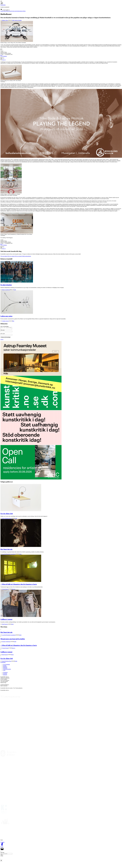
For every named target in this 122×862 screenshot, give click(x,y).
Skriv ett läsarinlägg (4, 326)
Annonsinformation (7, 669)
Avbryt (2, 339)
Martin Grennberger (6, 289)
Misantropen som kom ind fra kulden (13, 639)
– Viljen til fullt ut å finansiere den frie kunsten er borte (19, 584)
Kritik (13, 20)
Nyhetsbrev (5, 672)
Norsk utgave (9, 11)
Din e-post (3, 333)
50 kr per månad (4, 256)
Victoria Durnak (5, 589)
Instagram (5, 674)
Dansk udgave (3, 11)
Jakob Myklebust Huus (6, 518)
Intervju (13, 589)
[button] (1, 1)
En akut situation (6, 285)
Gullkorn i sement (6, 619)
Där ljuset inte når (7, 549)
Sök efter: (2, 852)
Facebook (5, 673)
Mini (13, 321)
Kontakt (4, 665)
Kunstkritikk (3, 4)
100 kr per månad (11, 256)
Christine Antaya (5, 321)
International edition (22, 11)
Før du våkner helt (7, 513)
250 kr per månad (18, 256)
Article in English (18, 20)
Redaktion (5, 666)
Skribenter (5, 667)
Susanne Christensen (6, 641)
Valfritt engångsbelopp (26, 256)
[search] (2, 3)
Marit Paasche (5, 624)
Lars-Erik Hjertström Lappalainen (9, 554)
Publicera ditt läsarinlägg (5, 337)
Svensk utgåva (15, 11)
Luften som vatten (6, 316)
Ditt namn (3, 330)
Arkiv (4, 670)
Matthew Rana (5, 20)
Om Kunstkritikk (6, 664)
